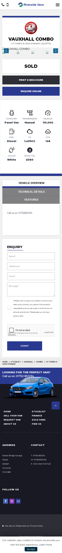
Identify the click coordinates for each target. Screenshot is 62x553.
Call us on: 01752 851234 (18, 376)
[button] (56, 405)
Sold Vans (39, 420)
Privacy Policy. (36, 526)
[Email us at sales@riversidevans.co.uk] (18, 501)
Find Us (36, 424)
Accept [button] (31, 549)
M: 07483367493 (38, 459)
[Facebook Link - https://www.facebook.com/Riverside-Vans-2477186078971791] (5, 501)
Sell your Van (13, 415)
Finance (37, 415)
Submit (25, 346)
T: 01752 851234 (38, 455)
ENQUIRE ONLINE (31, 91)
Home (4, 362)
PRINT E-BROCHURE (31, 80)
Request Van (12, 420)
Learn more (45, 544)
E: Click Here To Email (41, 464)
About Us (10, 424)
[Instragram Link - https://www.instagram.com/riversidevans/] (12, 501)
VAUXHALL (28, 362)
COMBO (39, 362)
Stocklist (16, 362)
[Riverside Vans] (31, 4)
